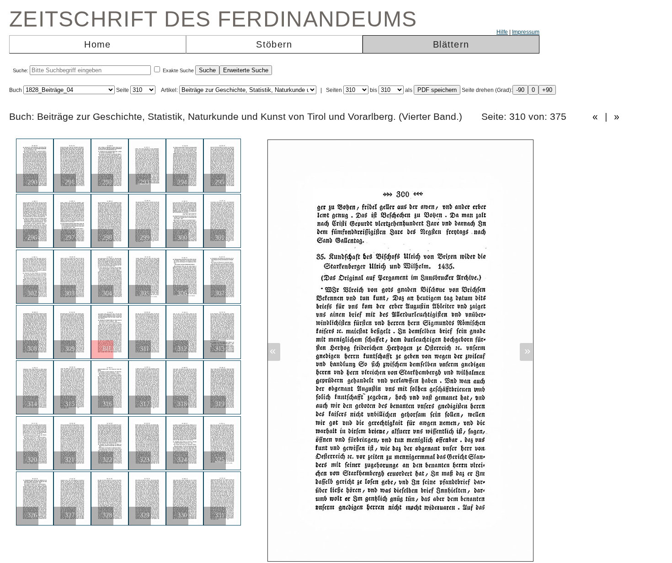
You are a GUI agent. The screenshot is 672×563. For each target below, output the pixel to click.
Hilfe (502, 32)
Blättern (451, 44)
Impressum (525, 32)
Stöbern (274, 44)
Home (97, 44)
